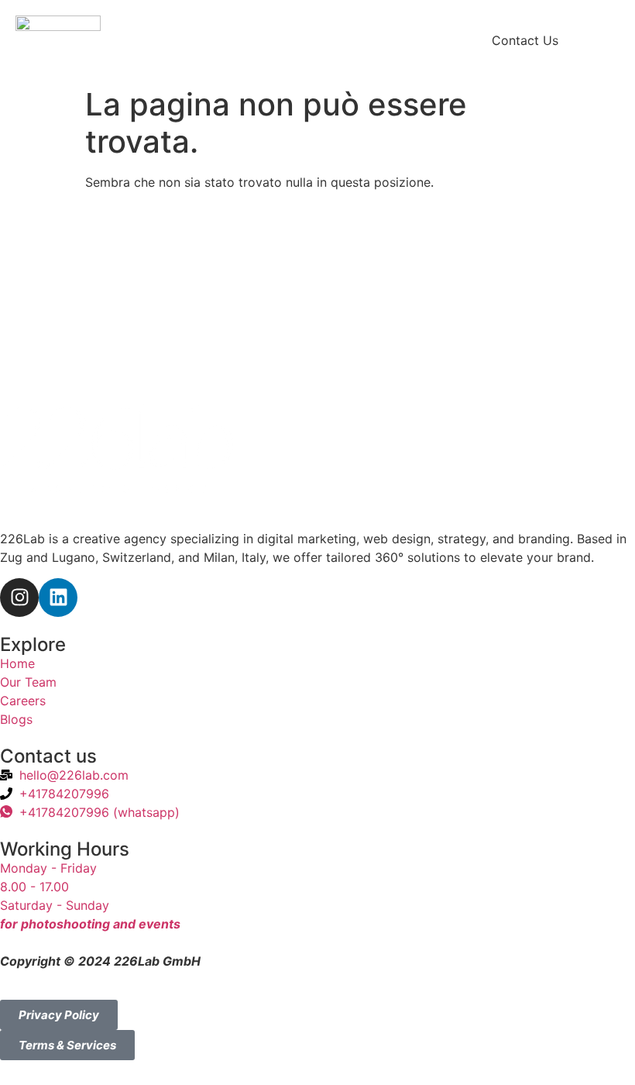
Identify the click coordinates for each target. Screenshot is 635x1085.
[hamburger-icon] (609, 41)
